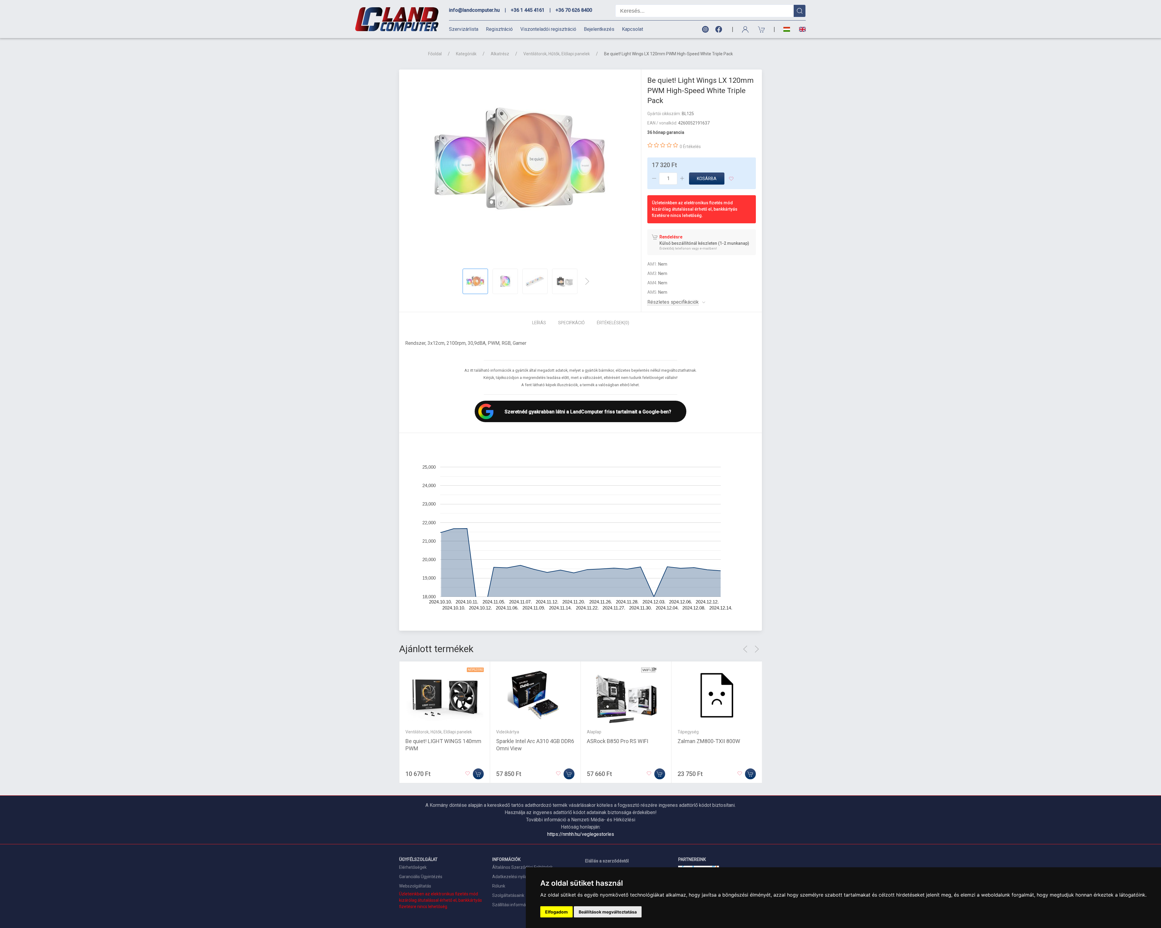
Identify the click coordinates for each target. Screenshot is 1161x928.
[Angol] (800, 29)
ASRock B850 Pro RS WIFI (617, 741)
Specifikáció (571, 322)
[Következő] (587, 281)
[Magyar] (787, 29)
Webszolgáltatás (415, 886)
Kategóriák (466, 53)
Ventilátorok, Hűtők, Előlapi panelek (556, 53)
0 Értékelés (690, 146)
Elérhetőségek (413, 867)
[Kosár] (761, 29)
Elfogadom (556, 911)
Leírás (539, 322)
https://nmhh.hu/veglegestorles (580, 834)
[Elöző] (745, 649)
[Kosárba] (478, 773)
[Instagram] (705, 29)
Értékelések (613, 322)
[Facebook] (720, 29)
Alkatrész (500, 53)
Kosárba (707, 178)
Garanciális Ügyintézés (420, 876)
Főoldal (435, 53)
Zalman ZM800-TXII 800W (709, 741)
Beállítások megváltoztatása (608, 911)
